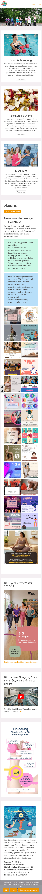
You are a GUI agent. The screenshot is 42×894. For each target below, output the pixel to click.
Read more (21, 79)
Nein (13, 890)
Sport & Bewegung (21, 60)
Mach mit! (21, 170)
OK (6, 890)
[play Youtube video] (21, 696)
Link (21, 712)
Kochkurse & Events (21, 115)
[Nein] (39, 887)
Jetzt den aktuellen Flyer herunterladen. (20, 662)
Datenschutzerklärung (28, 890)
